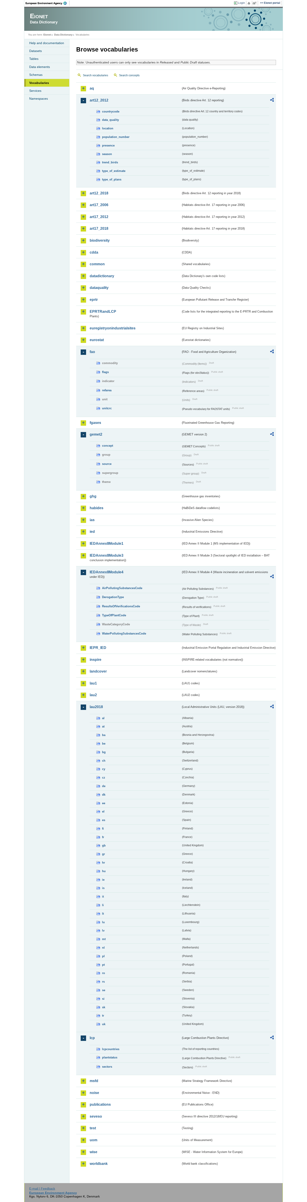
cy (103, 769)
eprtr (94, 300)
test (93, 1128)
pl (103, 956)
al (103, 718)
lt (103, 913)
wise (93, 1152)
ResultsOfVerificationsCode (121, 606)
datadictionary (102, 276)
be (103, 743)
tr (103, 1015)
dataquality (99, 288)
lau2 (93, 695)
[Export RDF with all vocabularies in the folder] (272, 100)
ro (103, 973)
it (103, 896)
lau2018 (96, 707)
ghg (93, 496)
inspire (95, 660)
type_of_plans (111, 179)
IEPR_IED (98, 648)
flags (105, 372)
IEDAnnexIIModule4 (106, 572)
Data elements (39, 67)
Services (35, 90)
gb (104, 845)
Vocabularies (39, 83)
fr (103, 837)
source (106, 464)
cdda (94, 252)
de (103, 786)
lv (103, 930)
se (103, 990)
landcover (98, 671)
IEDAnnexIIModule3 (106, 555)
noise (94, 1093)
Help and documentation (46, 43)
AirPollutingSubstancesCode (122, 588)
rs (103, 981)
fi (103, 828)
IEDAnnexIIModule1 (106, 543)
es (103, 820)
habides (96, 508)
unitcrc (107, 408)
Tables (33, 59)
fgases (95, 423)
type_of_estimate (113, 171)
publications (100, 1104)
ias (92, 520)
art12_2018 (99, 193)
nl (103, 947)
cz (103, 777)
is (103, 888)
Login (241, 3)
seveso (96, 1116)
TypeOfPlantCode (114, 615)
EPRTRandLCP (103, 311)
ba (103, 735)
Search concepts (129, 75)
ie (103, 879)
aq (92, 88)
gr (103, 854)
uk (103, 1024)
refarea (106, 390)
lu (103, 922)
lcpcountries (110, 1049)
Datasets (35, 51)
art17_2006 (99, 205)
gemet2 (96, 434)
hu (104, 871)
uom (93, 1140)
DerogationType (113, 597)
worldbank (99, 1164)
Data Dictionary (63, 34)
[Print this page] (249, 3)
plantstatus (109, 1057)
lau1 (93, 683)
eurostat (97, 340)
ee (103, 803)
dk (103, 794)
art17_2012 (99, 217)
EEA (48, 3)
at (103, 726)
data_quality (110, 120)
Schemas (35, 75)
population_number (115, 137)
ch (103, 760)
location (107, 128)
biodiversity (100, 240)
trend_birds (110, 162)
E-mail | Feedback (42, 1188)
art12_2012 (99, 100)
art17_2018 (99, 228)
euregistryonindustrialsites (113, 328)
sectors (107, 1066)
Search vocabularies (95, 75)
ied (92, 531)
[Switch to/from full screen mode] (255, 3)
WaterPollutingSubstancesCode (124, 633)
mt (104, 939)
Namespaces (38, 98)
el (103, 811)
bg (104, 752)
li (103, 905)
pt (103, 964)
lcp (92, 1038)
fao (92, 352)
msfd (94, 1081)
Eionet (47, 34)
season (107, 154)
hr (103, 862)
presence (108, 145)
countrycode (110, 111)
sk (103, 1007)
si (103, 998)
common (97, 264)
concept (107, 445)
